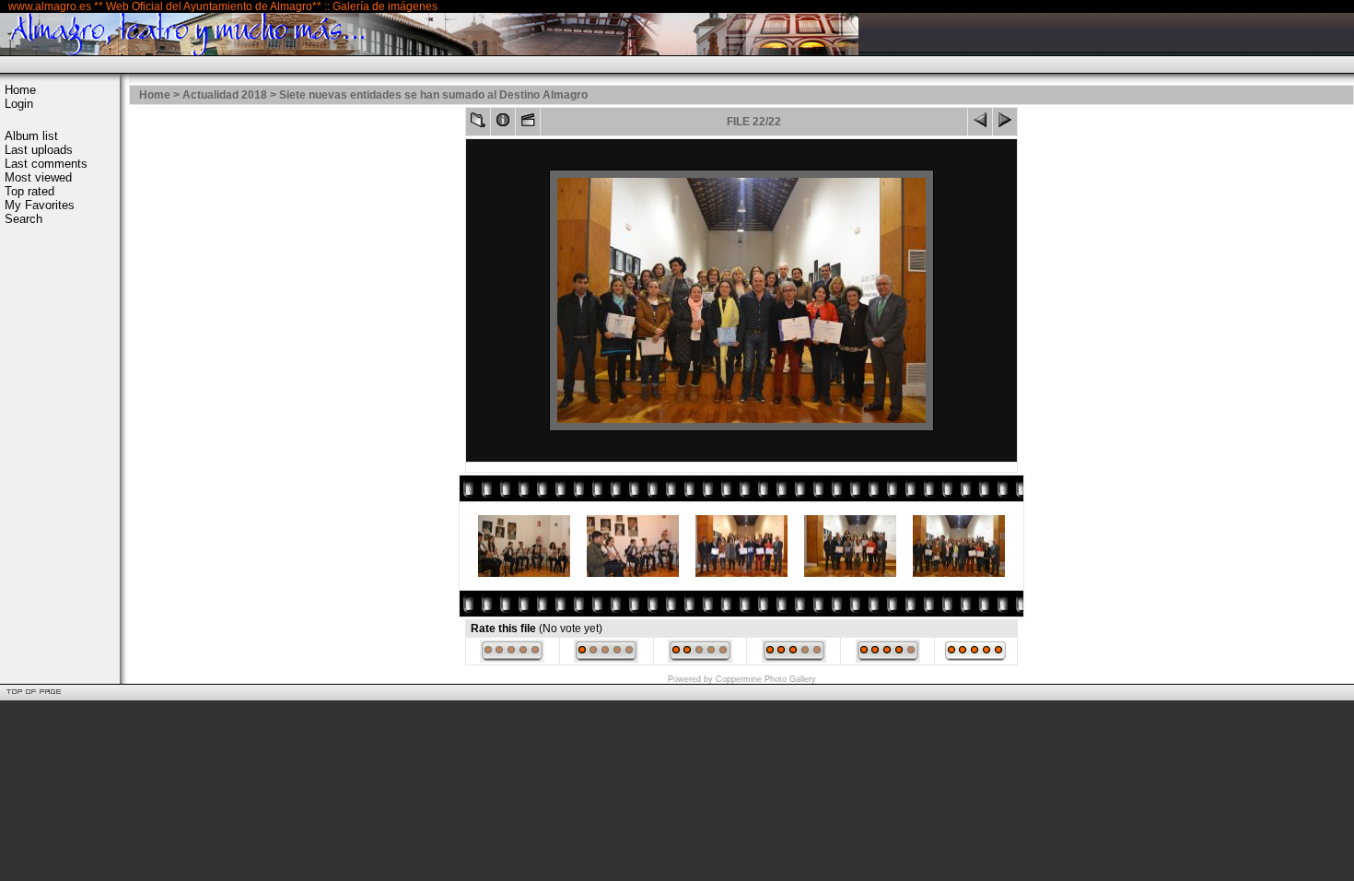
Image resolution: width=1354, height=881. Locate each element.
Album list (31, 136)
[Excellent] (888, 658)
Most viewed (38, 177)
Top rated (29, 191)
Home (20, 90)
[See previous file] (980, 123)
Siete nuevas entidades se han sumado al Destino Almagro (433, 94)
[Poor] (606, 658)
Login (19, 104)
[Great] (975, 658)
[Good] (794, 658)
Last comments (46, 163)
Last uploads (39, 150)
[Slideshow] (528, 123)
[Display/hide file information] (503, 123)
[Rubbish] (512, 658)
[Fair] (700, 658)
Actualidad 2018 (224, 94)
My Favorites (40, 205)
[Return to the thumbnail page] (478, 123)
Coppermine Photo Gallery (766, 679)
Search (23, 219)
